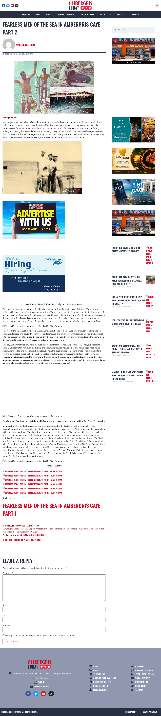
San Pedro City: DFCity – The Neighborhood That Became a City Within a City (127, 281)
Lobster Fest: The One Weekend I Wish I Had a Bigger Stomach (128, 322)
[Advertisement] (54, 387)
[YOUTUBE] (12, 5)
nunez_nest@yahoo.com (33, 534)
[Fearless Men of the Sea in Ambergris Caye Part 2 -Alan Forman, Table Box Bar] (33, 488)
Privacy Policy (131, 711)
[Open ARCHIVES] (110, 14)
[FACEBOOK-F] (3, 5)
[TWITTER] (8, 5)
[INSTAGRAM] (16, 5)
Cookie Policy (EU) (150, 711)
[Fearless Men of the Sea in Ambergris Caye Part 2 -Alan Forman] (33, 471)
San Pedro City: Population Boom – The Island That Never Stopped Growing (127, 349)
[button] (157, 6)
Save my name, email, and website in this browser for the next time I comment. (40, 636)
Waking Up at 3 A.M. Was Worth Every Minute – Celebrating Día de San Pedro (127, 375)
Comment (8, 573)
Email (6, 615)
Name (6, 605)
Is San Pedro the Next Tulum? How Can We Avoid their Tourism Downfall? (128, 300)
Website (6, 626)
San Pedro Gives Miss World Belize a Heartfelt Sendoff (126, 249)
